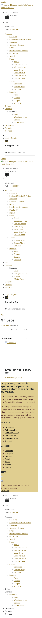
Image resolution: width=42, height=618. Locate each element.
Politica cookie (11, 430)
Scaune (12, 81)
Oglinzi (12, 56)
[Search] (7, 17)
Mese (11, 59)
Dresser (17, 97)
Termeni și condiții (12, 433)
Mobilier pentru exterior (18, 50)
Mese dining (18, 70)
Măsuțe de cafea (20, 117)
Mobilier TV (13, 53)
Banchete (13, 37)
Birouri (16, 61)
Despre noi (9, 125)
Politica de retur (11, 435)
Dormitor (12, 92)
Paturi (16, 95)
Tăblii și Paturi (19, 122)
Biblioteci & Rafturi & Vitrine (20, 39)
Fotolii (11, 48)
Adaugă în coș (16, 377)
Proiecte (8, 128)
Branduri (8, 108)
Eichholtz (13, 111)
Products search (11, 12)
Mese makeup (19, 73)
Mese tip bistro (20, 75)
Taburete (17, 89)
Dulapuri (17, 100)
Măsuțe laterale (20, 67)
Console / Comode (16, 45)
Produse (8, 34)
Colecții (8, 106)
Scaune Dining (19, 86)
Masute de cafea (20, 64)
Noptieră (17, 103)
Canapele (13, 42)
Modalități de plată (12, 438)
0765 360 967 (14, 29)
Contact (8, 131)
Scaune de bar (19, 84)
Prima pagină (6, 325)
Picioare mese (19, 78)
